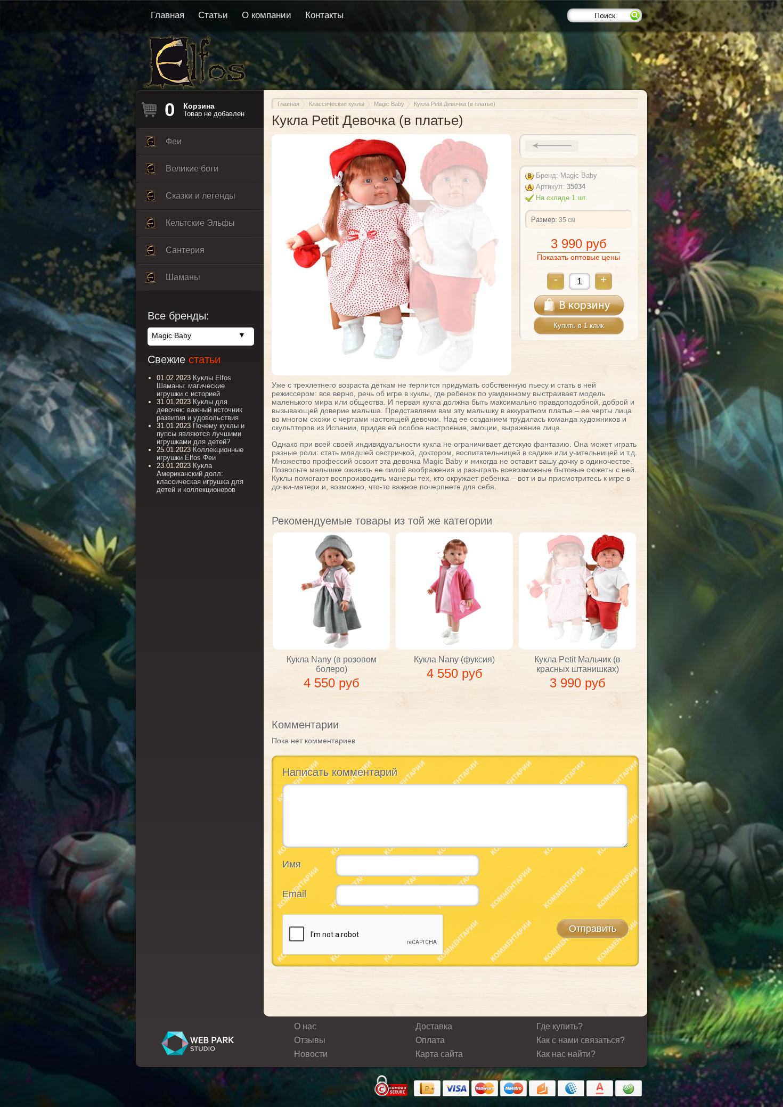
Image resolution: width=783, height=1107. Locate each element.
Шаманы (183, 277)
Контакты (324, 15)
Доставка (433, 1026)
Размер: (544, 220)
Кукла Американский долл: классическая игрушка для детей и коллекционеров (200, 478)
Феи (174, 141)
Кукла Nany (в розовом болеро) (332, 664)
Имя (291, 864)
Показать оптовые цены (578, 257)
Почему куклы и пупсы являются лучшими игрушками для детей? (200, 434)
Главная (167, 15)
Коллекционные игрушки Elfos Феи (200, 454)
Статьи (213, 15)
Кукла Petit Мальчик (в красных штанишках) (577, 664)
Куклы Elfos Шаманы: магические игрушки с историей (194, 386)
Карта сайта (439, 1054)
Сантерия (185, 250)
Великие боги (192, 168)
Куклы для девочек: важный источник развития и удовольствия (199, 410)
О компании (266, 15)
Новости (311, 1054)
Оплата (430, 1040)
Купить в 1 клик (578, 326)
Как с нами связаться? (580, 1040)
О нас (305, 1026)
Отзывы (309, 1040)
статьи (205, 359)
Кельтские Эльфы (200, 222)
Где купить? (559, 1026)
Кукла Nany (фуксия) (454, 659)
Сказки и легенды (200, 195)
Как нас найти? (566, 1054)
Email (294, 894)
